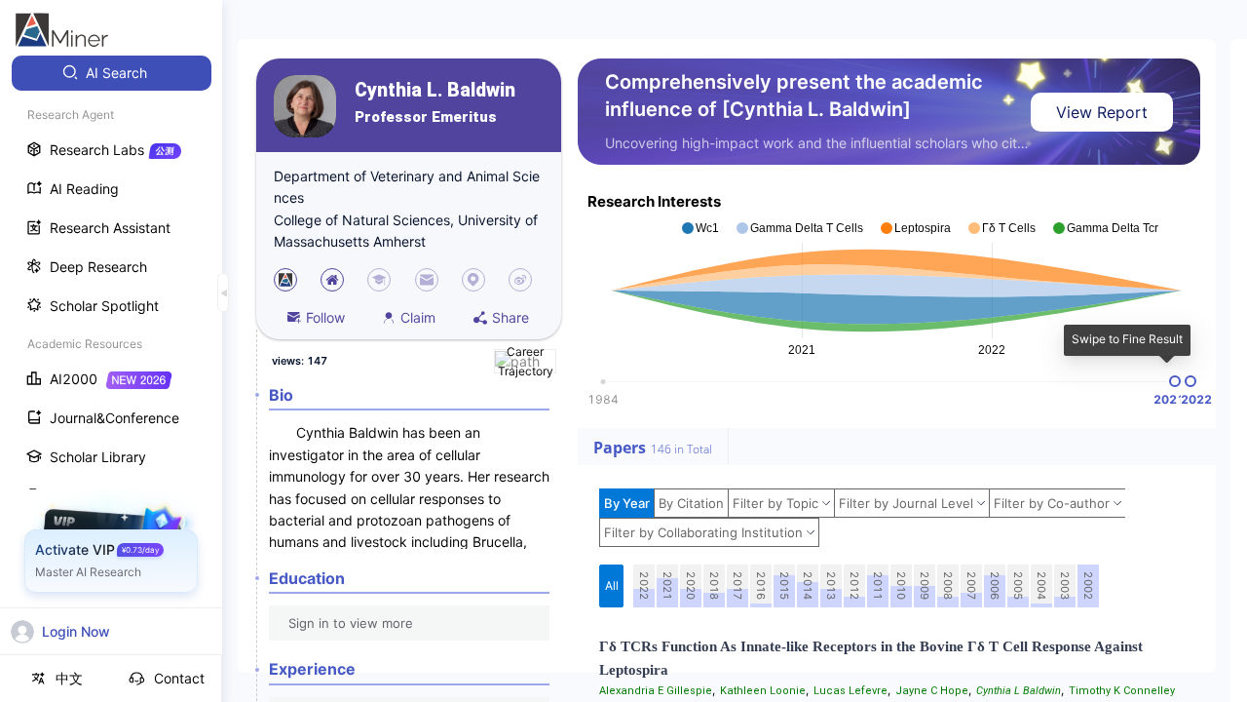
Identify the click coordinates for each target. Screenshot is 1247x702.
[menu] (111, 362)
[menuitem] (111, 73)
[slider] (1175, 381)
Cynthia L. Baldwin (435, 90)
